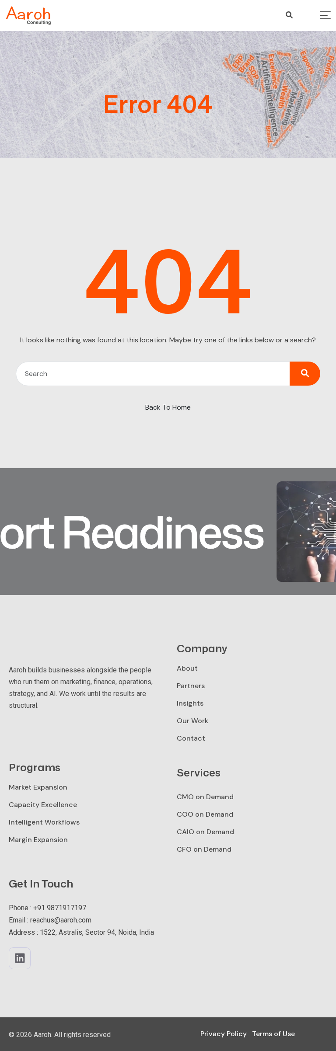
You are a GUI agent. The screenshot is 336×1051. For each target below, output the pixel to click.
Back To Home (168, 407)
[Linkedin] (20, 958)
